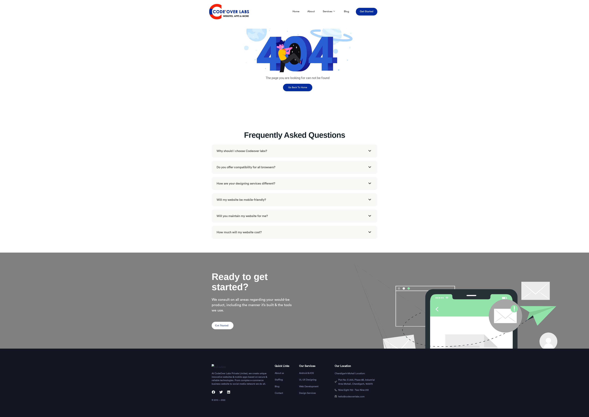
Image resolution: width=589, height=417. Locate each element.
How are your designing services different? (246, 183)
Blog (346, 11)
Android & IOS (306, 373)
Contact (279, 393)
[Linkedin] (228, 392)
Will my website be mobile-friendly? (241, 199)
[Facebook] (213, 392)
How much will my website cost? (239, 232)
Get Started (366, 11)
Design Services (307, 393)
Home (296, 11)
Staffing (279, 380)
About (311, 11)
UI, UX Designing (307, 380)
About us (279, 373)
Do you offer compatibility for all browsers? (246, 167)
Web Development (308, 386)
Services (327, 11)
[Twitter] (221, 392)
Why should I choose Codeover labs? (242, 151)
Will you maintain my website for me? (242, 216)
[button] (294, 151)
